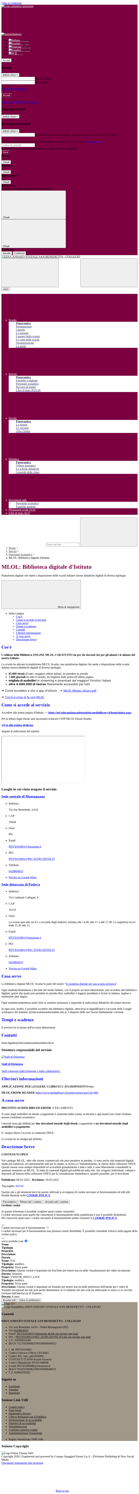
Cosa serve (22, 623)
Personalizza (9, 1201)
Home (12, 548)
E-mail (39, 134)
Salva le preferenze (29, 1300)
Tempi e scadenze (26, 626)
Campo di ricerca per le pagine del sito (23, 544)
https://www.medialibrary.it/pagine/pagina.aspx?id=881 (66, 1092)
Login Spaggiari (94, 141)
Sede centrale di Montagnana (23, 796)
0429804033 (16, 871)
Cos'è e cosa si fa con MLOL (24, 697)
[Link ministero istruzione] (17, 6)
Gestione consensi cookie (23, 1429)
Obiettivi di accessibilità (22, 1423)
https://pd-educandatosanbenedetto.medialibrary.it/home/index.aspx (89, 712)
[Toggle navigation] (30, 272)
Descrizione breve (26, 639)
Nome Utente (43, 78)
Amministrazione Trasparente (25, 1433)
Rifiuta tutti (31, 1201)
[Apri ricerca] (109, 272)
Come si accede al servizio (31, 619)
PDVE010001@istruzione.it (25, 846)
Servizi (13, 551)
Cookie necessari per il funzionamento (23, 1227)
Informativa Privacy (20, 1413)
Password (41, 82)
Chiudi (6, 162)
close (6, 289)
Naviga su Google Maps (23, 877)
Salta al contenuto (11, 3)
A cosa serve (23, 636)
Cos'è (19, 616)
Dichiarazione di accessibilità (25, 1420)
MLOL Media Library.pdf (80, 690)
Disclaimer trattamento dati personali (22, 1462)
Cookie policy (17, 1407)
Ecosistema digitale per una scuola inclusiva (91, 983)
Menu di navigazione (68, 607)
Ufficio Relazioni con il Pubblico (27, 1416)
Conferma (19, 253)
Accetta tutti (56, 1201)
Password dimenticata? (14, 88)
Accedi (6, 60)
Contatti (20, 629)
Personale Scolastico (20, 554)
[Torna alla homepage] (69, 256)
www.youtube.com (12, 1241)
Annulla (7, 253)
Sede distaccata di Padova (20, 884)
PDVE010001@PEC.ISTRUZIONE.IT (32, 858)
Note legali (15, 1410)
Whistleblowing (18, 1426)
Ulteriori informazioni (28, 632)
